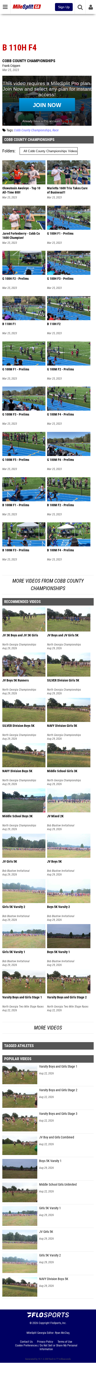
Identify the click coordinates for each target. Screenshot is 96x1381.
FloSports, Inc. (58, 1323)
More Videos (48, 1028)
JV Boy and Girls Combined (56, 1137)
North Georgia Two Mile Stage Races (23, 1006)
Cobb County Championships (28, 60)
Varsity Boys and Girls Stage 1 (58, 1067)
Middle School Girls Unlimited (58, 1185)
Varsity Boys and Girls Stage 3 (58, 1114)
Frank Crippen (11, 66)
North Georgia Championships (19, 644)
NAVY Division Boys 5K (53, 1279)
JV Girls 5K (46, 1232)
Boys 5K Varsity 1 (50, 1161)
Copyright (44, 1323)
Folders (8, 150)
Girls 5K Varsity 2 (50, 1255)
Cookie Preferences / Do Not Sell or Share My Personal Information (46, 1347)
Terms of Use (65, 1341)
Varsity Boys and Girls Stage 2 (58, 1090)
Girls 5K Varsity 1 (50, 1208)
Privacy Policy (45, 1341)
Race (55, 130)
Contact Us (26, 1341)
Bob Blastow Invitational (60, 825)
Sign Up (64, 7)
